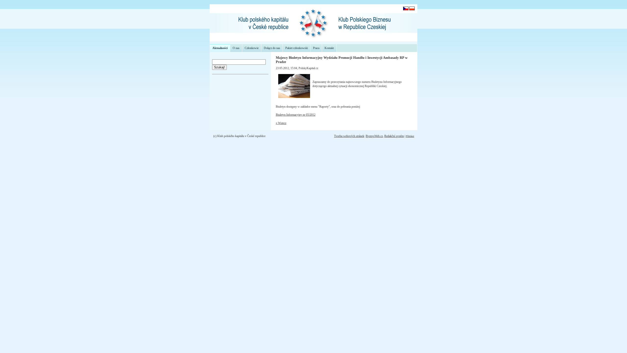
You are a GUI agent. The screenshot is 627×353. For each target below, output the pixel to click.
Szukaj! (219, 67)
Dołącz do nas (272, 48)
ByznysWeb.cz (374, 136)
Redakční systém (394, 136)
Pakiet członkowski (296, 48)
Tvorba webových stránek (349, 136)
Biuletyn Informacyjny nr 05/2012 (295, 114)
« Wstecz (281, 123)
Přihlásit (410, 136)
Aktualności (220, 48)
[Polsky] (412, 9)
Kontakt (329, 48)
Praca (316, 48)
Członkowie (252, 48)
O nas (236, 48)
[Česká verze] (406, 9)
